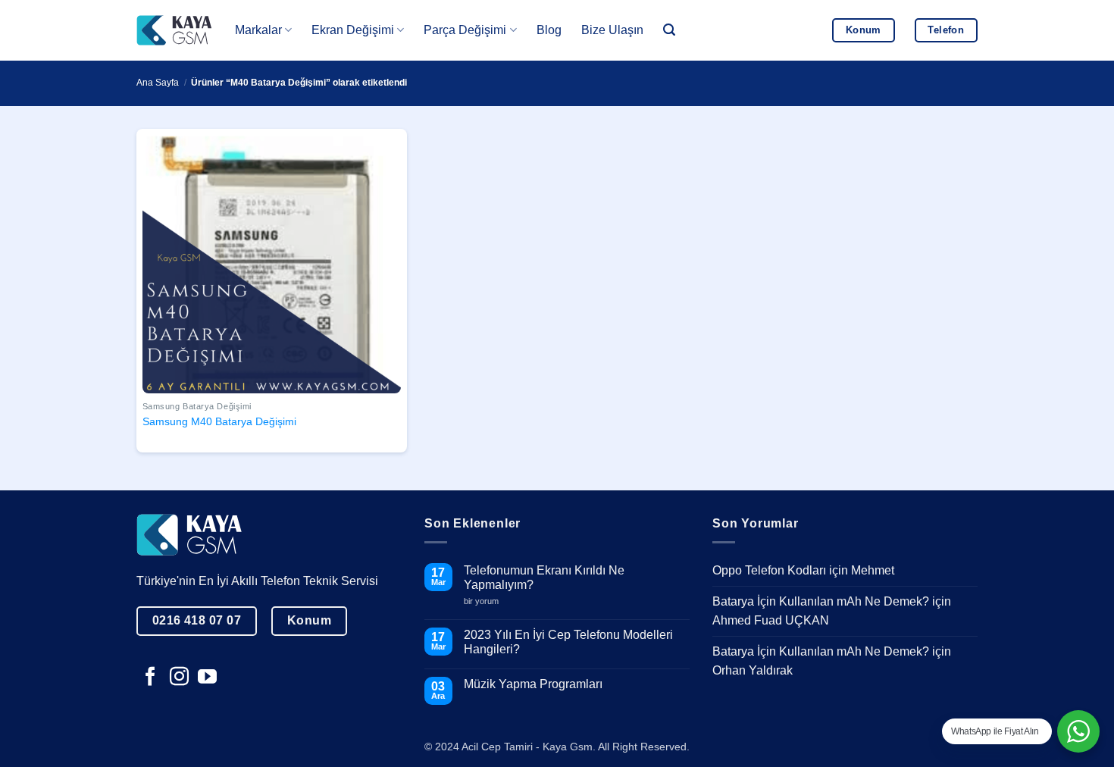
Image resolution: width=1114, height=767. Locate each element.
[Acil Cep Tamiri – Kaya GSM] (174, 30)
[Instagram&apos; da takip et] (179, 677)
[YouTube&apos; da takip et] (207, 677)
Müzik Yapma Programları (533, 684)
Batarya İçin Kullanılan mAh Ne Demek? (820, 601)
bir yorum (487, 601)
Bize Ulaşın (612, 29)
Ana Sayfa (157, 82)
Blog (549, 29)
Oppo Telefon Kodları (769, 570)
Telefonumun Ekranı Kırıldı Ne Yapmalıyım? (544, 577)
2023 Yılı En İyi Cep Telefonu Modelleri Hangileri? (568, 642)
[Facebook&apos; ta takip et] (150, 677)
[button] (669, 30)
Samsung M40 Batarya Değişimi (219, 421)
